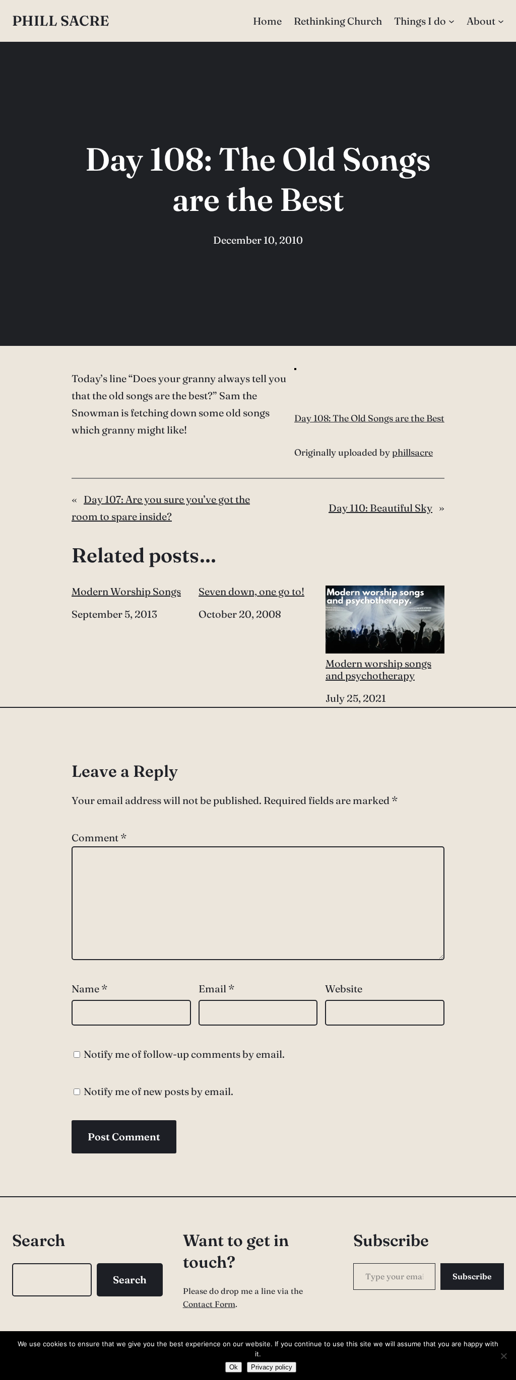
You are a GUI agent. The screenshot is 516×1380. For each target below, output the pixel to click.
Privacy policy (271, 1367)
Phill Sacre (60, 20)
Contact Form (209, 1304)
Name (89, 988)
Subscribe (472, 1276)
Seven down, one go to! (251, 592)
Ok (233, 1367)
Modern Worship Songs (126, 592)
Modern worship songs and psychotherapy (378, 669)
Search (130, 1279)
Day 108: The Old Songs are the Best (369, 418)
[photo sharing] (295, 366)
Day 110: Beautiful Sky (380, 507)
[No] (503, 1356)
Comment (99, 837)
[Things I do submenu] (451, 21)
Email (216, 988)
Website (343, 988)
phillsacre (412, 452)
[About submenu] (501, 21)
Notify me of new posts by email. (158, 1091)
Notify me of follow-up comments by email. (184, 1054)
